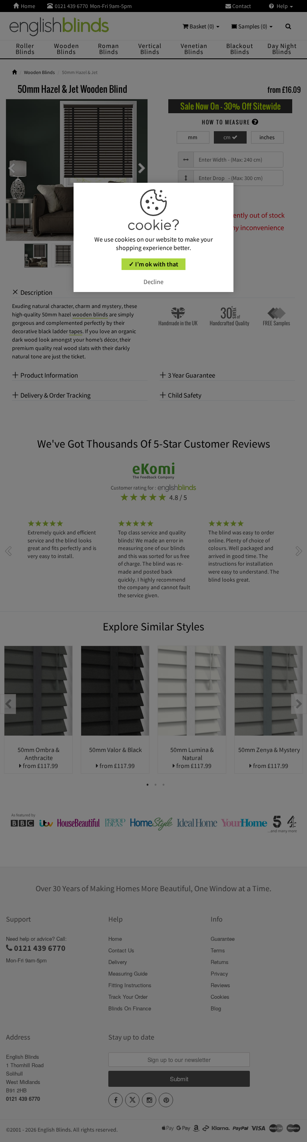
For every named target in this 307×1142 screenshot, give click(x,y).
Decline (153, 282)
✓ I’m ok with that (153, 264)
